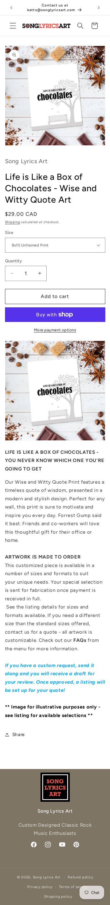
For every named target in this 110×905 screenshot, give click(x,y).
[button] (13, 26)
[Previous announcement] (11, 7)
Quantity (13, 260)
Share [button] (18, 734)
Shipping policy (58, 896)
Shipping (12, 222)
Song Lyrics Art (47, 877)
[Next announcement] (98, 7)
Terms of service (74, 887)
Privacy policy (40, 887)
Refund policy (80, 877)
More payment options (55, 329)
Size (9, 232)
